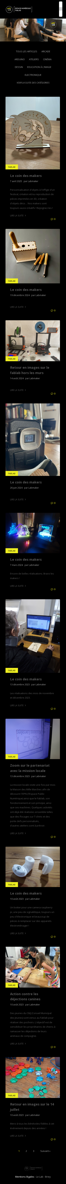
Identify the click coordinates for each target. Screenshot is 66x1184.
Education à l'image (39, 67)
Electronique (33, 75)
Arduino (19, 59)
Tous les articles (26, 51)
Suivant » (45, 1151)
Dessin (19, 67)
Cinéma (47, 59)
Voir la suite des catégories (33, 82)
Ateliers (34, 59)
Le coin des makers (26, 175)
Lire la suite (17, 215)
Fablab (11, 167)
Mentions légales (24, 1176)
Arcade (45, 51)
